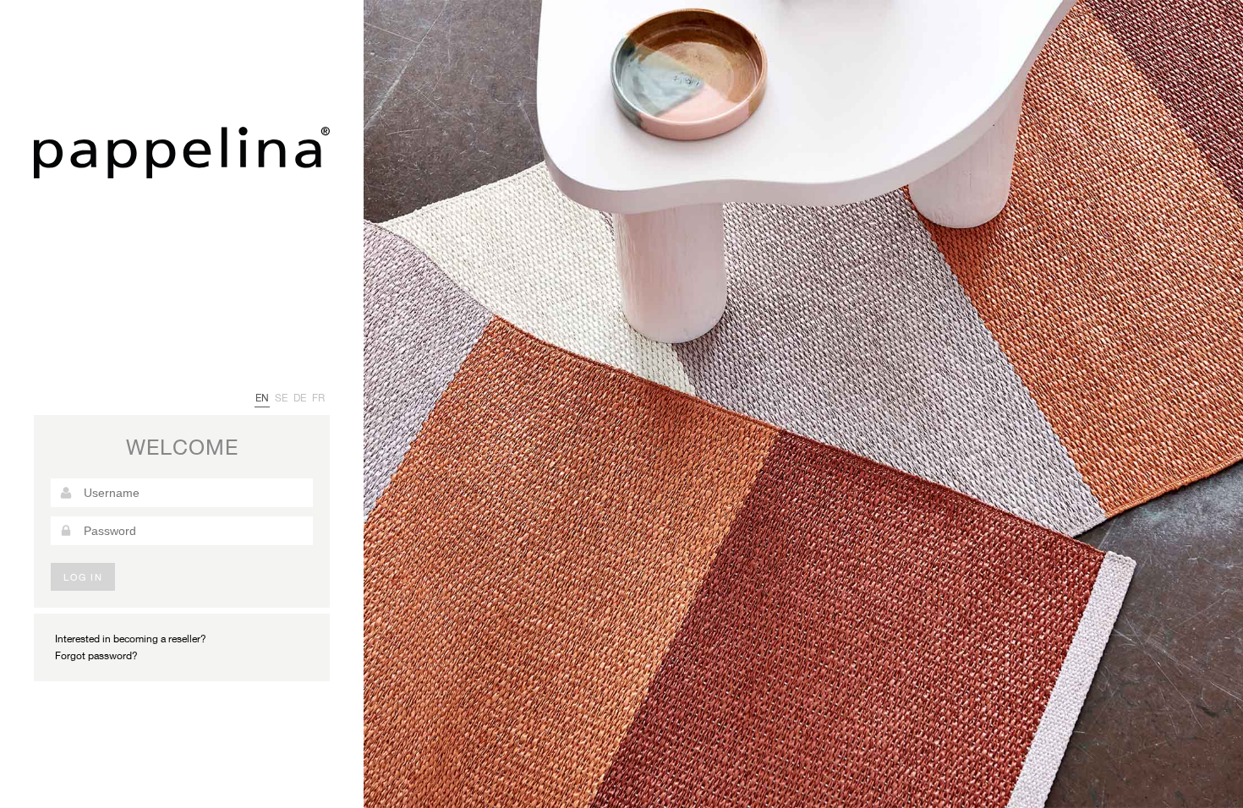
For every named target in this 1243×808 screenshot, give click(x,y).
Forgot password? (96, 655)
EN (262, 397)
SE (281, 397)
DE (299, 397)
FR (318, 397)
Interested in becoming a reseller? (130, 638)
